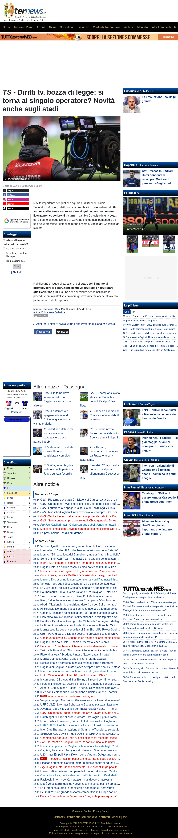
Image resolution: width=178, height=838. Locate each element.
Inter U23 (130, 515)
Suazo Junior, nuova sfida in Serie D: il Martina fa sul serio (76, 596)
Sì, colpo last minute (16, 248)
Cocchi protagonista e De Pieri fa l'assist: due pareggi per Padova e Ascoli (86, 575)
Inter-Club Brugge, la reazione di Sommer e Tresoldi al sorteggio (79, 729)
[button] (17, 266)
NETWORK (59, 817)
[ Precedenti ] (16, 412)
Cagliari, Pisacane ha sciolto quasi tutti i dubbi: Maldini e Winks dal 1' (83, 612)
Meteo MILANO (16, 419)
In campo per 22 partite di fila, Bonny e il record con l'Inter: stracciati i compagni (88, 679)
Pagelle (129, 431)
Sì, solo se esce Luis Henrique (16, 255)
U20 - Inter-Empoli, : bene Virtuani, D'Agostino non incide (82, 754)
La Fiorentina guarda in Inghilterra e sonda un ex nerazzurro (77, 787)
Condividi (44, 331)
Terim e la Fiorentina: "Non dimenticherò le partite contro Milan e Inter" (83, 650)
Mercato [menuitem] (142, 27)
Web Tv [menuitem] (129, 27)
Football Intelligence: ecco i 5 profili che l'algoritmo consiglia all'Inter (82, 683)
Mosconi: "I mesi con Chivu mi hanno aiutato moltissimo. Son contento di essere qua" (92, 528)
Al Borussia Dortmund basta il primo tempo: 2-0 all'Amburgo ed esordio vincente (89, 608)
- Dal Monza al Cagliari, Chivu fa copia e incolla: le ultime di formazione (86, 742)
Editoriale (130, 91)
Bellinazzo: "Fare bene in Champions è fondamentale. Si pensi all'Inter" (84, 646)
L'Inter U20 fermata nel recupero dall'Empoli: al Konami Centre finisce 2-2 (85, 771)
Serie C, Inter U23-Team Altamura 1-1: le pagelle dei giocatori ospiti (81, 558)
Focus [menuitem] (41, 27)
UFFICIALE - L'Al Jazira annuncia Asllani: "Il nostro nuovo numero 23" (83, 725)
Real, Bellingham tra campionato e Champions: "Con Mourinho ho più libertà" (88, 600)
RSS (125, 817)
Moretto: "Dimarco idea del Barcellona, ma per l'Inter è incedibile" (80, 554)
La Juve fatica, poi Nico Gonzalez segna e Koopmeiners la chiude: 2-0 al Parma (89, 587)
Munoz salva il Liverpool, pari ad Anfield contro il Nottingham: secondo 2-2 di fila (89, 721)
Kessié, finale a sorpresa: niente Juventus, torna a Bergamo (77, 662)
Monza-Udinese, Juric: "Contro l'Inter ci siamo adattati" (73, 658)
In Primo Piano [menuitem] (24, 27)
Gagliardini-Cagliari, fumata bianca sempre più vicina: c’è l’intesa (80, 667)
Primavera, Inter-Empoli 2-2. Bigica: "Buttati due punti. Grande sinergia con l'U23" (94, 758)
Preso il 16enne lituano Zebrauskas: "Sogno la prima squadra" (78, 796)
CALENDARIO (89, 817)
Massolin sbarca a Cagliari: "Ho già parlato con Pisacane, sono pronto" (84, 571)
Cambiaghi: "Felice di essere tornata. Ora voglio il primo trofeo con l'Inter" (85, 717)
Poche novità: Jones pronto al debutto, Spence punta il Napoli (104, 433)
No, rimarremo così (15, 261)
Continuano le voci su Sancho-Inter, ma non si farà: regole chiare (80, 637)
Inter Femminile (134, 487)
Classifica (10, 462)
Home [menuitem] (7, 27)
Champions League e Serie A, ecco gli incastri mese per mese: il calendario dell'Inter (92, 737)
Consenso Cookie (81, 811)
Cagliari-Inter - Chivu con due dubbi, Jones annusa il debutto (83, 524)
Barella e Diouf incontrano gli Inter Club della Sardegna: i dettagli (80, 621)
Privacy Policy (101, 811)
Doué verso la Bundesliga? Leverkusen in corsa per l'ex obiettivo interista (85, 783)
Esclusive (130, 404)
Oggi (126, 311)
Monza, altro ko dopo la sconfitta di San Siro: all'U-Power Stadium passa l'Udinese (91, 629)
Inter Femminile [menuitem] (161, 27)
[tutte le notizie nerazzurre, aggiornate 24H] (25, 10)
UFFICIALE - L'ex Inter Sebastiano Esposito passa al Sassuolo (79, 704)
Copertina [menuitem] (66, 27)
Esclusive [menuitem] (82, 27)
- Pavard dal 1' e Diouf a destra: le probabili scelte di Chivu (79, 633)
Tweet (64, 331)
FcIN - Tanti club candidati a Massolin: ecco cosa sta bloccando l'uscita (159, 414)
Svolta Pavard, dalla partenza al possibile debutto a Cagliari (81, 516)
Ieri (133, 311)
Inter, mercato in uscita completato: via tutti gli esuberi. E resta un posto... (84, 671)
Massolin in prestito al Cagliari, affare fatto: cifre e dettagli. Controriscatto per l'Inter (90, 746)
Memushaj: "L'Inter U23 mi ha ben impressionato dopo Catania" (79, 550)
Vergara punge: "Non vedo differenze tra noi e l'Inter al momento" (80, 700)
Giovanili (130, 459)
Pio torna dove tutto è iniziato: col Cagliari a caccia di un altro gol (84, 499)
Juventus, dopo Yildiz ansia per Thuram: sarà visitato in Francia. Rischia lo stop (89, 708)
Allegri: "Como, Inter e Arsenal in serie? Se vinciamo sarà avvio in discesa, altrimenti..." (93, 687)
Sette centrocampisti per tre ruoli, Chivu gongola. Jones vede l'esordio (87, 520)
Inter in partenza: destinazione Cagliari (68, 696)
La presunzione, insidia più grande (61, 533)
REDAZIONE (73, 817)
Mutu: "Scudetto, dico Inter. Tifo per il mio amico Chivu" (73, 675)
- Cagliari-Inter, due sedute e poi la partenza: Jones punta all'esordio (58, 469)
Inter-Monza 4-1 (136, 229)
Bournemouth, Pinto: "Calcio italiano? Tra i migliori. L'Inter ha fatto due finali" (87, 592)
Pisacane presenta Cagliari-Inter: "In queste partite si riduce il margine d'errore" (88, 762)
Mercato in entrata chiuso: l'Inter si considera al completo (58, 451)
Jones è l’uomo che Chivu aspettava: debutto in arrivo (105, 415)
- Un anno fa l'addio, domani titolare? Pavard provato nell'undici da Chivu (88, 712)
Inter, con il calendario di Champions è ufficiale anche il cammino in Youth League (90, 692)
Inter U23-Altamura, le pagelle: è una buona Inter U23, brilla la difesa (82, 562)
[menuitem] (175, 27)
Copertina (130, 165)
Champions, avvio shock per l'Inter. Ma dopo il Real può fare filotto (84, 503)
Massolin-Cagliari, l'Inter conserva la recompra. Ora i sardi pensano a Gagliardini (93, 512)
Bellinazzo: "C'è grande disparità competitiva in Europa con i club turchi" (84, 792)
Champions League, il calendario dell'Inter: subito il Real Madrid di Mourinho (87, 775)
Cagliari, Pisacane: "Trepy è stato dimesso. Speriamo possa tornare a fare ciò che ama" (94, 750)
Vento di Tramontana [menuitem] (106, 27)
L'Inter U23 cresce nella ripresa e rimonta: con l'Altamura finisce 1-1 (81, 579)
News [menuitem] (52, 27)
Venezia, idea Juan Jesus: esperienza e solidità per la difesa (77, 583)
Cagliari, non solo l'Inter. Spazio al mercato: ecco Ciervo (74, 642)
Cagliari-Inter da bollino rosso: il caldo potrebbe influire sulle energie (82, 567)
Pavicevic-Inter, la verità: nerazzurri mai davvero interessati (76, 779)
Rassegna (48, 309)
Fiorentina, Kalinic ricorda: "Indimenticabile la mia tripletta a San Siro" (83, 617)
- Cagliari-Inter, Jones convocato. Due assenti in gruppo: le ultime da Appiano (90, 767)
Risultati (17, 272)
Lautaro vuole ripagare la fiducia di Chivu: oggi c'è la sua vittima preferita (88, 508)
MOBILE (116, 817)
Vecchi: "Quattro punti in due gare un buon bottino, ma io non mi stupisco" (85, 546)
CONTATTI (104, 817)
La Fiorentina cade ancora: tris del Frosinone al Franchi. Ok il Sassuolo (84, 625)
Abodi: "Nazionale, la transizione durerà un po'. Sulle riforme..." (79, 604)
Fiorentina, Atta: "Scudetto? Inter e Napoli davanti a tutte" (75, 654)
